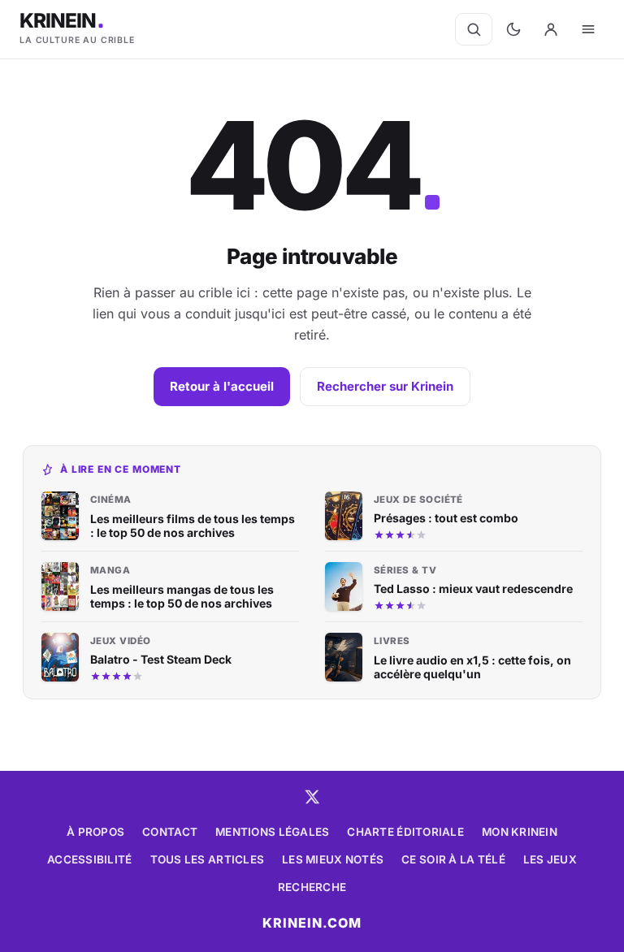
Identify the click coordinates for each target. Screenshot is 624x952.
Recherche (312, 887)
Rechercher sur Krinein (385, 386)
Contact (169, 831)
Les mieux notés (333, 859)
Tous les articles (207, 859)
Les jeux (550, 859)
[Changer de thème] (513, 29)
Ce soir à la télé (453, 859)
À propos (95, 831)
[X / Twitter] (312, 797)
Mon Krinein (519, 831)
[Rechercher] (473, 29)
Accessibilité (89, 859)
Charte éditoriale (405, 831)
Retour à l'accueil (222, 386)
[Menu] (588, 29)
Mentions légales (272, 831)
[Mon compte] (551, 29)
